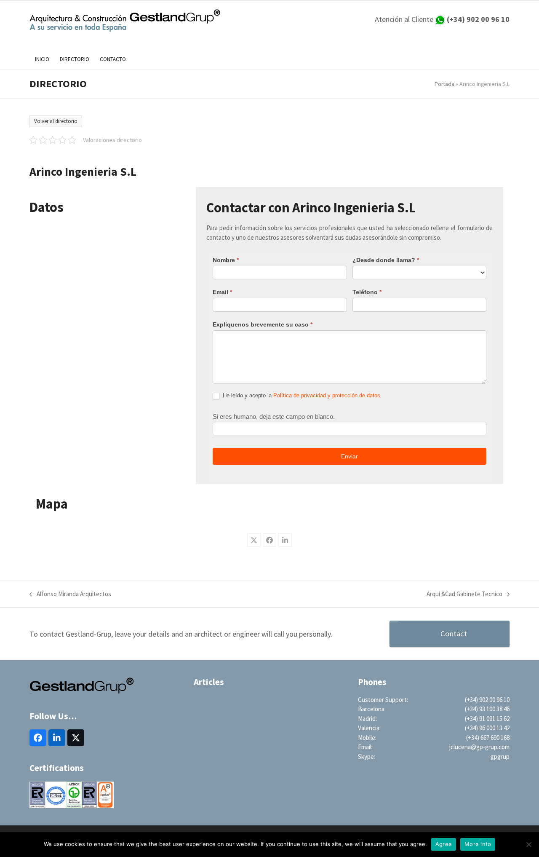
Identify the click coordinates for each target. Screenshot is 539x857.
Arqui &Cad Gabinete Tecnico (464, 594)
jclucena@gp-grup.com (479, 747)
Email (222, 292)
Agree (443, 844)
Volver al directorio (55, 121)
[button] (254, 540)
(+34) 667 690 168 (488, 738)
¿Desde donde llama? (385, 260)
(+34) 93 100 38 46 (487, 709)
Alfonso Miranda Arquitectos (70, 594)
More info (477, 844)
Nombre (226, 260)
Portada (444, 84)
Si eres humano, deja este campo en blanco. (274, 416)
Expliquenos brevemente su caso (262, 324)
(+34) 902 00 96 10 (487, 700)
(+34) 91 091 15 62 (487, 719)
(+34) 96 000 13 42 (487, 728)
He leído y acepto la (300, 395)
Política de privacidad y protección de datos (326, 395)
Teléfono (367, 292)
